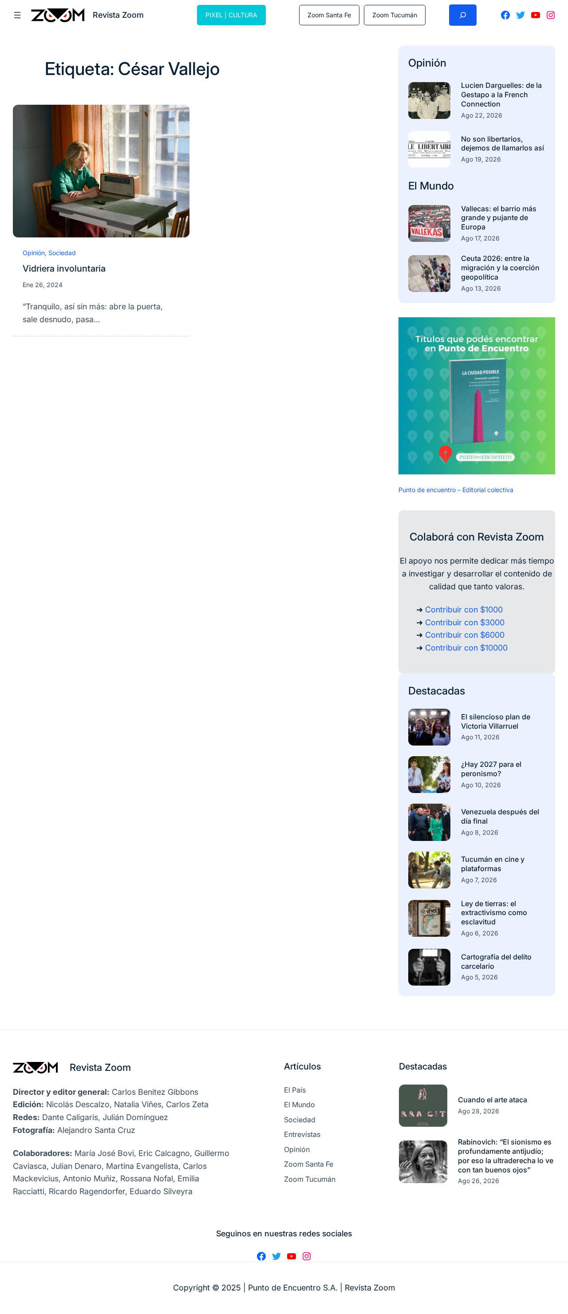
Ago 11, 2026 (480, 737)
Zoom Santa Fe (329, 15)
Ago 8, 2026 (479, 832)
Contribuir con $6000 (465, 634)
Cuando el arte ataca (492, 1099)
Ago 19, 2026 (481, 159)
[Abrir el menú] (17, 15)
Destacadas (436, 690)
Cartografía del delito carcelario (496, 961)
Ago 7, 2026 (479, 880)
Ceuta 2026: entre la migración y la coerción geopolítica (500, 267)
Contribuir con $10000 (466, 647)
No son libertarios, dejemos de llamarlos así (502, 143)
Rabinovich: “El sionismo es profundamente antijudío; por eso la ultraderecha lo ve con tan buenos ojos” (505, 1155)
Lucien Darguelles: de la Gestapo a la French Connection (501, 94)
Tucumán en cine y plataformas (493, 864)
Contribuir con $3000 (465, 622)
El (414, 185)
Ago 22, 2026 (481, 115)
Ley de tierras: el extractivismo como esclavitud (494, 913)
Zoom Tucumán (394, 15)
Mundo (437, 185)
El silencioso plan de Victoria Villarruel (495, 721)
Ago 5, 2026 (479, 977)
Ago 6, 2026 (479, 933)
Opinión (34, 252)
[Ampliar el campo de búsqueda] (463, 15)
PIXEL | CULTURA (231, 15)
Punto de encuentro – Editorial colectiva (455, 489)
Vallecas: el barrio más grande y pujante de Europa (498, 218)
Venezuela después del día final (500, 816)
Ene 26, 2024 (43, 284)
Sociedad (62, 252)
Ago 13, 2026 (481, 288)
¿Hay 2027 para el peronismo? (491, 769)
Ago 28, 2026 (478, 1111)
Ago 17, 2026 (480, 238)
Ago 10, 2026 (481, 785)
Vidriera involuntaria (64, 268)
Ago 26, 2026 (478, 1180)
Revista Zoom (100, 1067)
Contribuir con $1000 (464, 609)
